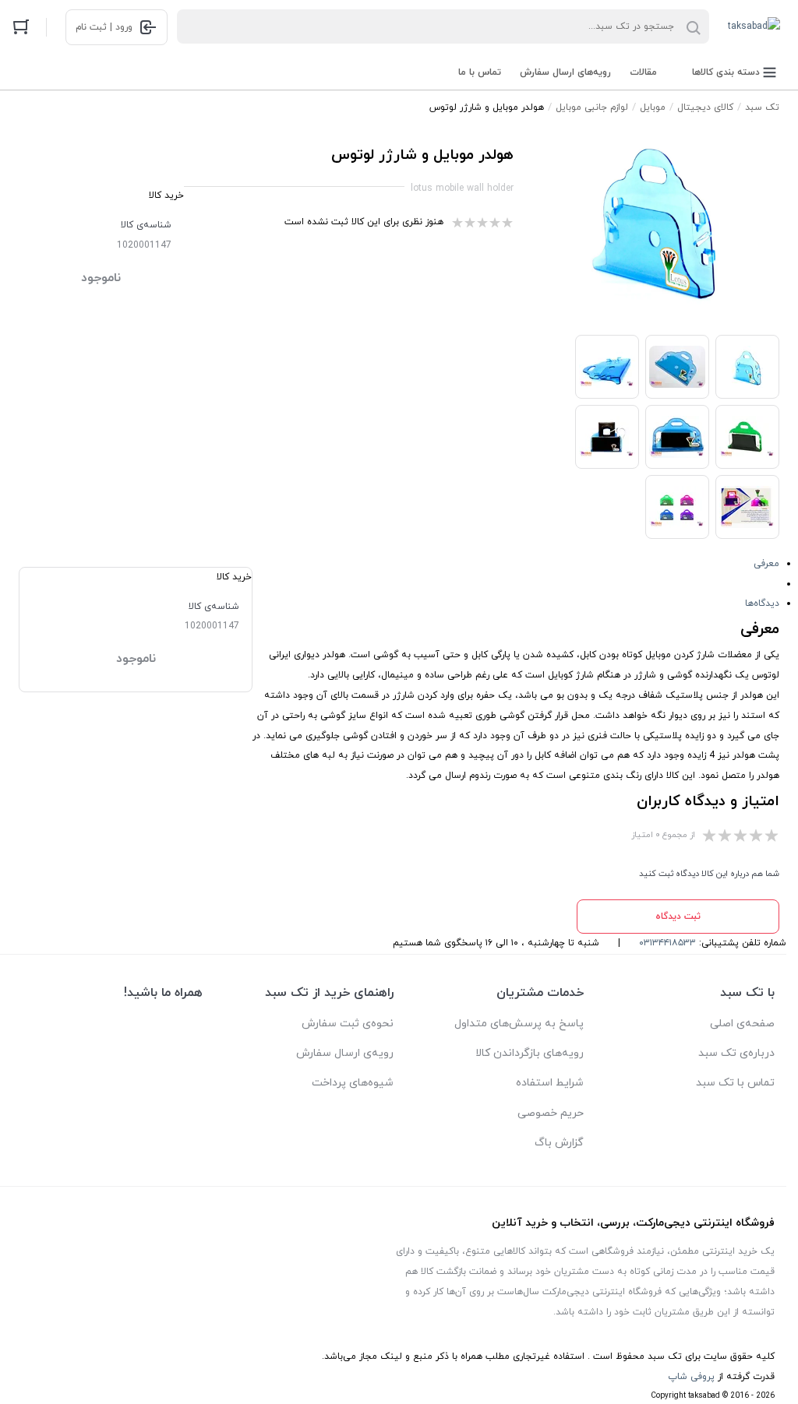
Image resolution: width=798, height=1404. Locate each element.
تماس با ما (479, 72)
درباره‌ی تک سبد (736, 1053)
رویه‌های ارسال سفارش (565, 72)
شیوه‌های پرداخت (353, 1082)
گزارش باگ (559, 1142)
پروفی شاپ (691, 1377)
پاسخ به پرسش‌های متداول (519, 1023)
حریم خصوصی (550, 1113)
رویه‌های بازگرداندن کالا (529, 1053)
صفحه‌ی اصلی (742, 1023)
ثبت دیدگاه (678, 916)
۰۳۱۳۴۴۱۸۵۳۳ (667, 943)
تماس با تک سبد (735, 1082)
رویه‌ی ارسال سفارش (345, 1053)
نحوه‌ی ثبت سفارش (348, 1023)
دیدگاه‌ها (762, 603)
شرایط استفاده (550, 1082)
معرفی (766, 564)
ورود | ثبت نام (104, 27)
